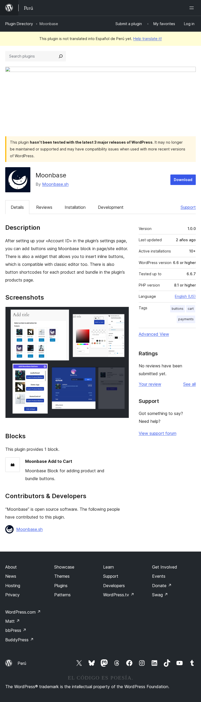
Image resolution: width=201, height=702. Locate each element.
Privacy (12, 594)
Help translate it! (147, 38)
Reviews (44, 207)
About (11, 567)
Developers (114, 585)
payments (186, 319)
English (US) (185, 296)
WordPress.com (23, 612)
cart (191, 309)
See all (189, 384)
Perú (22, 663)
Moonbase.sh (55, 184)
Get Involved (164, 567)
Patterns (62, 594)
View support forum (157, 433)
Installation (75, 207)
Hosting (12, 585)
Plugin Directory (19, 23)
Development (111, 207)
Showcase (64, 567)
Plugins (61, 585)
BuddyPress (19, 639)
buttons (177, 309)
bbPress (15, 630)
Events (158, 576)
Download (183, 179)
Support (188, 207)
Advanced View (154, 334)
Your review (150, 384)
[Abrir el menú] (192, 8)
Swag (160, 594)
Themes (62, 576)
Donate (162, 585)
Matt (12, 621)
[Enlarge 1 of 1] (122, 313)
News (10, 576)
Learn (108, 567)
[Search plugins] (60, 56)
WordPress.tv (118, 594)
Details (17, 207)
